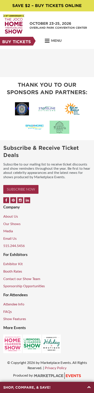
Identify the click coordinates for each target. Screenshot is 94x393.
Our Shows (12, 224)
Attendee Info (13, 304)
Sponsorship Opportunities (24, 286)
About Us (10, 216)
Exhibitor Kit (13, 264)
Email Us (10, 238)
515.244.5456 (14, 246)
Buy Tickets (16, 41)
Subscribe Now (21, 189)
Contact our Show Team (21, 279)
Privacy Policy (55, 368)
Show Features (14, 319)
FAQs (7, 312)
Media (8, 231)
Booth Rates (12, 271)
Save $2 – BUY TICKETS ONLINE (47, 5)
